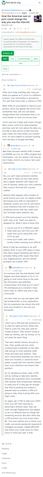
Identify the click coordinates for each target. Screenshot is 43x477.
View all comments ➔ (11, 74)
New (36, 59)
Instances (6, 458)
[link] (10, 28)
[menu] (39, 2)
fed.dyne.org (13, 2)
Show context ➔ (9, 80)
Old (20, 63)
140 (5, 29)
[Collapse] (4, 85)
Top (12, 59)
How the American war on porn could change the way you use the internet (16, 19)
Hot (5, 59)
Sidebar (6, 53)
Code (4, 468)
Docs (4, 463)
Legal (4, 453)
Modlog (5, 448)
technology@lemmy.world (25, 32)
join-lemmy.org (8, 472)
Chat (5, 69)
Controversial (24, 59)
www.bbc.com (7, 25)
